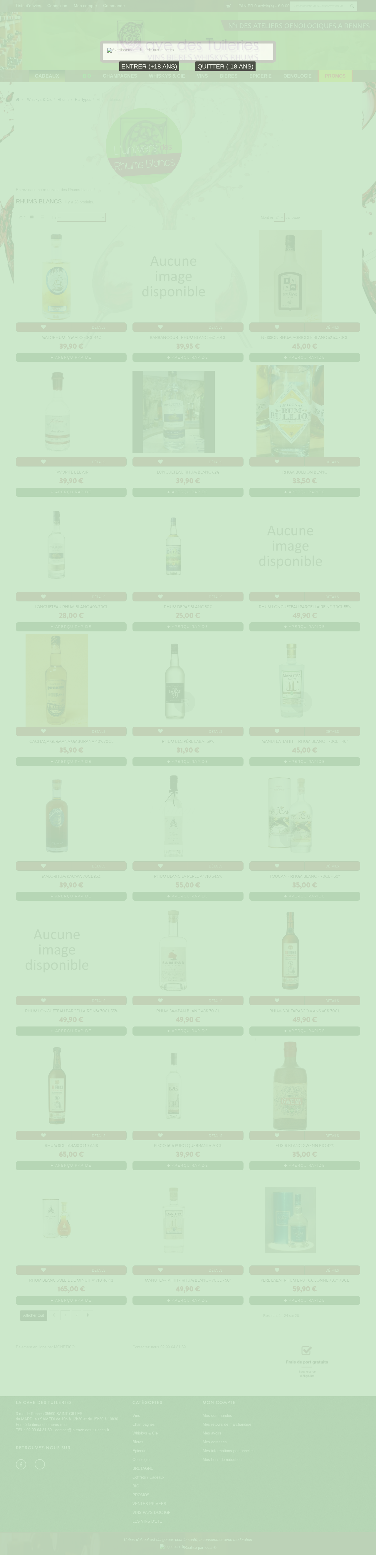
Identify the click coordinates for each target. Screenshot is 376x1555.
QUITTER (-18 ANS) (225, 66)
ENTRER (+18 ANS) (149, 66)
